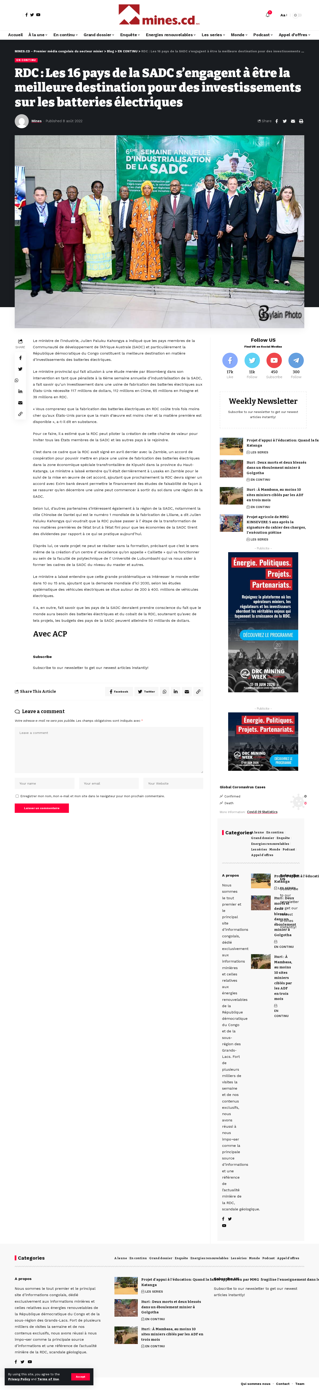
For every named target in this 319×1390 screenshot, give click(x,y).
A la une (257, 832)
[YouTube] (38, 15)
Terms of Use (48, 1379)
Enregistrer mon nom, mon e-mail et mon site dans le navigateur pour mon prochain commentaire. (93, 796)
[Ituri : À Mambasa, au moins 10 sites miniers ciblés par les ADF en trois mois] (231, 496)
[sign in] (19, 15)
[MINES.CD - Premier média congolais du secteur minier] (159, 15)
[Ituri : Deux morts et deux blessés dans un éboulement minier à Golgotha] (231, 468)
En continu (275, 832)
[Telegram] (296, 366)
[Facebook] (26, 15)
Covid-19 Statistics (262, 812)
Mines (37, 121)
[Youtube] (274, 366)
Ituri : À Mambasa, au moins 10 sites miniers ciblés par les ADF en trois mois (275, 494)
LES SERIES (259, 452)
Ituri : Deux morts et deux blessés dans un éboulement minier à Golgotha (276, 467)
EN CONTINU (26, 60)
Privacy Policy (19, 1379)
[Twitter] (32, 15)
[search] (274, 15)
